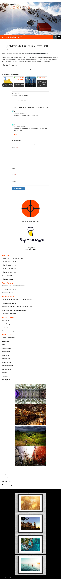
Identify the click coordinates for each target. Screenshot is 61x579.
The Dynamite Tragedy (9, 261)
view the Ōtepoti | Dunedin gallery (38, 53)
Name (14, 168)
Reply (16, 119)
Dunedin (4, 43)
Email (14, 175)
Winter (19, 43)
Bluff (3, 345)
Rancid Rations (7, 275)
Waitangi (5, 376)
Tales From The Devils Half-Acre (12, 258)
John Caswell (15, 49)
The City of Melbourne (9, 313)
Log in (4, 474)
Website (14, 181)
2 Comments (25, 49)
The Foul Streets (7, 279)
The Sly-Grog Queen (9, 268)
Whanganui (6, 379)
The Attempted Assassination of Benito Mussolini (17, 299)
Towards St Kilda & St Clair (19, 100)
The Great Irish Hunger (9, 303)
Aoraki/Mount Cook (8, 338)
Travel (14, 43)
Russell (4, 372)
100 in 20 (5, 327)
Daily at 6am (6, 320)
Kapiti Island (6, 358)
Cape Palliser (6, 348)
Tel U (15, 111)
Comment (15, 147)
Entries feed (6, 478)
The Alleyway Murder (9, 265)
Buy (26, 53)
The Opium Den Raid (9, 272)
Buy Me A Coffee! (30, 250)
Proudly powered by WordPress (9, 577)
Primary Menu (59, 37)
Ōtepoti (9, 43)
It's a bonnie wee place (9, 331)
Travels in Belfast (7, 293)
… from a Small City (12, 37)
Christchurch (6, 351)
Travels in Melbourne (9, 289)
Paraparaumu (6, 369)
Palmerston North (8, 365)
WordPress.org (7, 485)
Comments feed (7, 481)
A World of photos (8, 324)
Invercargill (5, 355)
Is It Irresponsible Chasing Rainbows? (14, 310)
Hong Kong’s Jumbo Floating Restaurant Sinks (17, 306)
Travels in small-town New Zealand (13, 286)
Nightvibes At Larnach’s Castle (20, 94)
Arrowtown (5, 341)
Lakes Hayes (6, 362)
